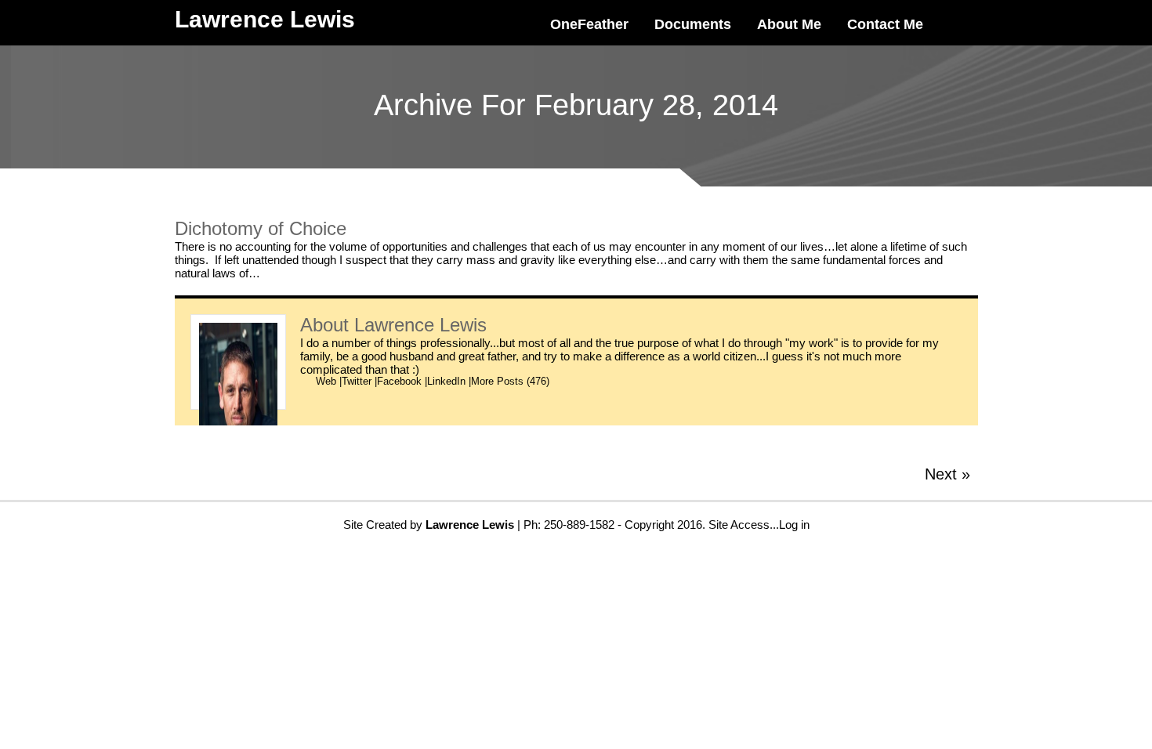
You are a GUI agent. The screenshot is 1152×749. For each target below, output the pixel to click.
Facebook (399, 381)
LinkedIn (446, 381)
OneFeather (589, 24)
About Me (789, 24)
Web (326, 381)
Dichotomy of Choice (260, 228)
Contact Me (885, 24)
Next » (947, 474)
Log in (794, 524)
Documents (692, 24)
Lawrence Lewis (420, 324)
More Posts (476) (510, 381)
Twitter (356, 381)
